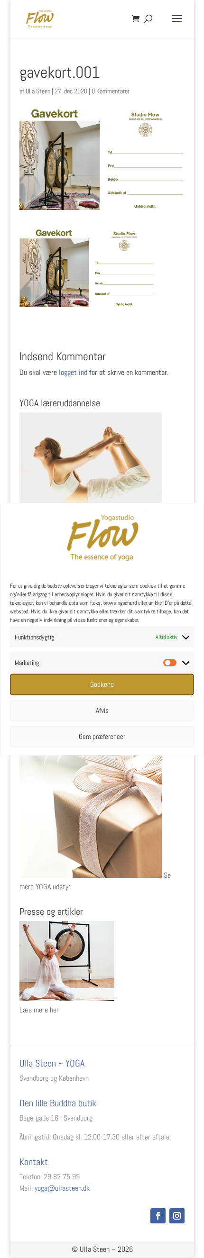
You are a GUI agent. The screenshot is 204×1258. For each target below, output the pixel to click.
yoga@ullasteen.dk (62, 1188)
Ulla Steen (38, 91)
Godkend (102, 684)
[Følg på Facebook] (158, 1215)
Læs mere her (39, 1010)
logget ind (73, 372)
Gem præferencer (102, 736)
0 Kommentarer (111, 91)
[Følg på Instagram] (177, 1215)
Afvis (102, 710)
